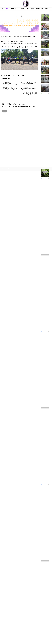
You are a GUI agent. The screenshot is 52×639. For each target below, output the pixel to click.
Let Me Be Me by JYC (39, 8)
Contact (46, 8)
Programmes (13, 8)
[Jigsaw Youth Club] (26, 4)
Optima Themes (10, 168)
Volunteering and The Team (23, 8)
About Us (7, 8)
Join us (4, 111)
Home (3, 8)
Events (32, 8)
